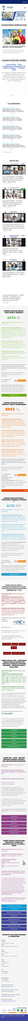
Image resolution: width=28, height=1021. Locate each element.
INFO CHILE (22, 644)
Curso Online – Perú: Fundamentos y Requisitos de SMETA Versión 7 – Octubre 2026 (14, 67)
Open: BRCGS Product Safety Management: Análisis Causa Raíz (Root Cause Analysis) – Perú (12, 119)
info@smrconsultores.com (7, 986)
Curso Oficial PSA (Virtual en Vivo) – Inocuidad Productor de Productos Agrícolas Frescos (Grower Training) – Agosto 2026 (14, 227)
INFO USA (14, 647)
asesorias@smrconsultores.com (8, 1001)
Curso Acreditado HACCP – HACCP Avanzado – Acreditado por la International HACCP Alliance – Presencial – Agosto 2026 (13, 297)
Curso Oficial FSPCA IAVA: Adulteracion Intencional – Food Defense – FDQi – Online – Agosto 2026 (13, 251)
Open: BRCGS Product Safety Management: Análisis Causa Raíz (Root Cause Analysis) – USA (12, 137)
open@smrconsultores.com (7, 991)
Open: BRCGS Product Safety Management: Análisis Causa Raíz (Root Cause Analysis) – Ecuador (12, 110)
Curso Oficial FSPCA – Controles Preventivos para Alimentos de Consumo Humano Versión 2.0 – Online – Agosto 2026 (12, 203)
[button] (3, 16)
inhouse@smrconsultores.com (8, 996)
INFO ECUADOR (6, 644)
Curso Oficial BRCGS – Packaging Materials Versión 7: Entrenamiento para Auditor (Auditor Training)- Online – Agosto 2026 (13, 179)
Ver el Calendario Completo (7, 152)
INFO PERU (14, 644)
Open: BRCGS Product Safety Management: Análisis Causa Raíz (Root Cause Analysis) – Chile (12, 128)
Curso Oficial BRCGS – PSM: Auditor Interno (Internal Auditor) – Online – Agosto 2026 (14, 274)
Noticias (25, 2)
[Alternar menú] (25, 7)
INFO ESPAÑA (7, 653)
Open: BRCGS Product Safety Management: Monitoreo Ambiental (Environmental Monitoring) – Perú (13, 146)
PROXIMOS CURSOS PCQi (18, 653)
